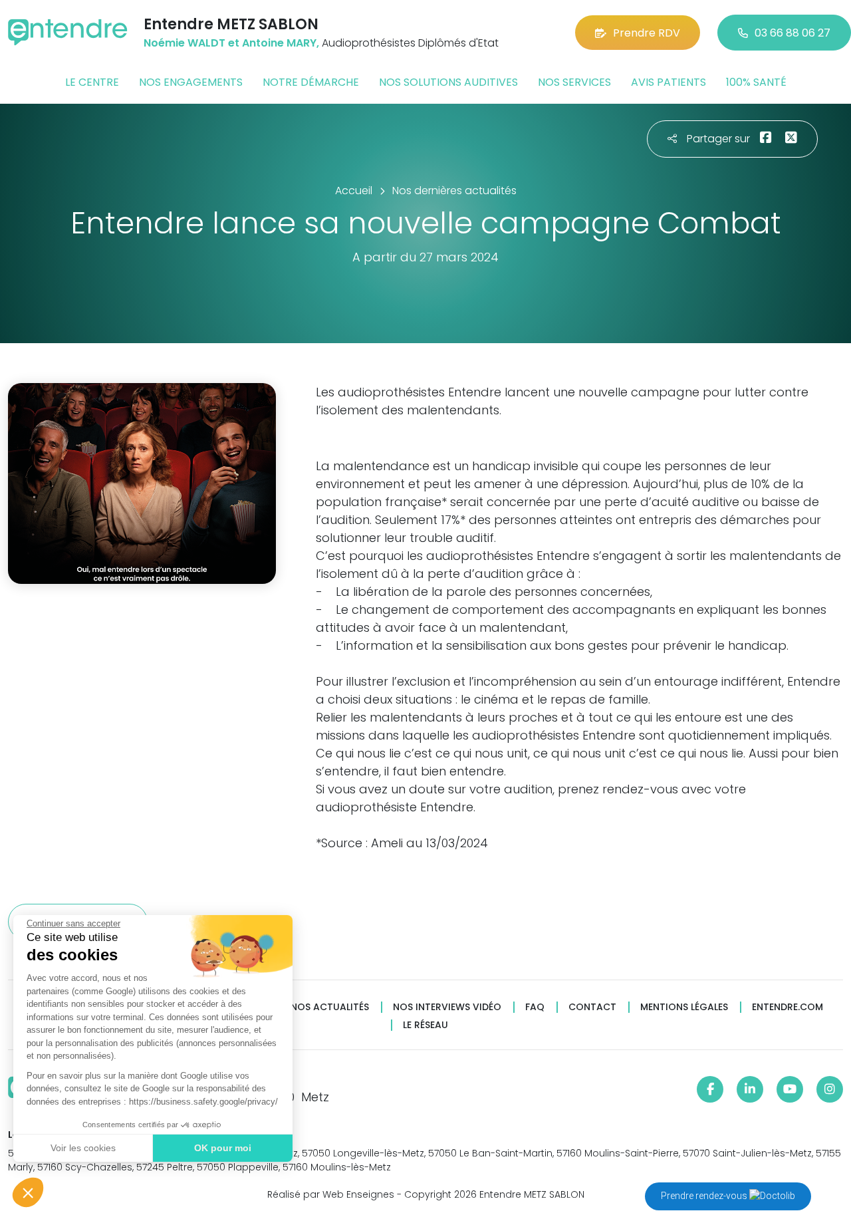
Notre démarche (311, 82)
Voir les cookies (83, 1148)
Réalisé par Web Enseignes (330, 1194)
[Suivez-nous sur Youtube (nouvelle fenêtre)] (790, 1089)
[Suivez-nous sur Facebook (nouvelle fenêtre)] (710, 1089)
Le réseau (425, 1025)
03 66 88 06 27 (792, 33)
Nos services (574, 82)
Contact (592, 1007)
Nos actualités (330, 1007)
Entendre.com (787, 1007)
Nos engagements (191, 82)
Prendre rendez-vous (705, 1195)
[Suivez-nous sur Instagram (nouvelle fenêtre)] (829, 1089)
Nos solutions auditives (448, 82)
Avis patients (668, 82)
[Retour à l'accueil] (68, 32)
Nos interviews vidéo (447, 1007)
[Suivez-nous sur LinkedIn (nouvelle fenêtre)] (750, 1089)
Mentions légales (684, 1007)
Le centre (92, 82)
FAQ (535, 1007)
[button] (28, 1192)
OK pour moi (222, 1148)
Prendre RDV (646, 33)
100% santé (756, 82)
